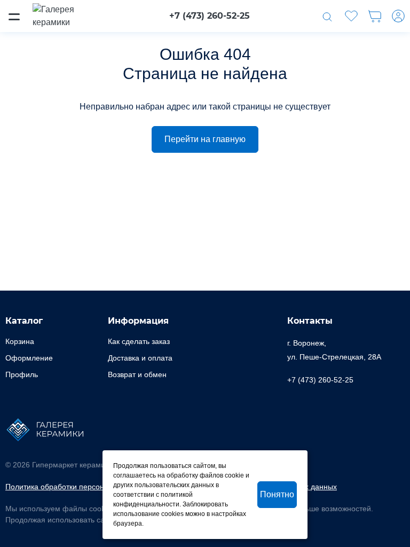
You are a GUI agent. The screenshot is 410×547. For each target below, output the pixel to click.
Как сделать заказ (139, 341)
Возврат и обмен (137, 374)
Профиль (21, 374)
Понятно (277, 494)
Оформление (29, 358)
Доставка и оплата (140, 358)
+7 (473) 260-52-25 (209, 16)
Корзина (19, 341)
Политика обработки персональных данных (81, 486)
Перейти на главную (205, 139)
